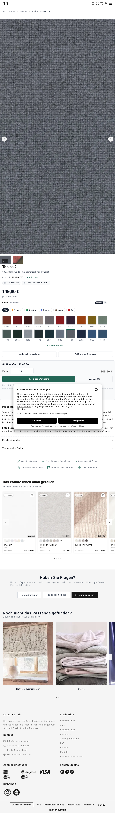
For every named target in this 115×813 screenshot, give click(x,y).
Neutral (60, 310)
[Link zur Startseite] (47, 4)
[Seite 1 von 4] (54, 558)
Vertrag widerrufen (21, 805)
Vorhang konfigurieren (29, 354)
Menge (57, 371)
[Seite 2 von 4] (56, 558)
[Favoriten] (102, 4)
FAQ (62, 743)
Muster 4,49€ (94, 379)
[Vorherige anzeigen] (6, 522)
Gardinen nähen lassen (71, 756)
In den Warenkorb (41, 379)
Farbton (99, 303)
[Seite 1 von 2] (56, 697)
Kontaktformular (29, 595)
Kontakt (64, 752)
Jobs (62, 725)
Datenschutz (73, 805)
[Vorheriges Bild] (4, 139)
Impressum (89, 805)
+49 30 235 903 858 (56, 595)
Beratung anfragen (84, 595)
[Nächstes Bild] (110, 139)
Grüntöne (32, 310)
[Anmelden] (97, 4)
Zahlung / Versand (69, 739)
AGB (39, 805)
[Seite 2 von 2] (58, 697)
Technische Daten (13, 448)
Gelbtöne (17, 310)
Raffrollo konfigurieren (85, 354)
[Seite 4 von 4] (60, 558)
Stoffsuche (65, 734)
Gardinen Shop (67, 721)
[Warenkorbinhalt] (106, 4)
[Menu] (110, 4)
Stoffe (12, 11)
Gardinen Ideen (67, 730)
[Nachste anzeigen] (109, 522)
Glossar (64, 747)
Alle (5, 310)
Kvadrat (23, 11)
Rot (72, 310)
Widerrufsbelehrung (54, 805)
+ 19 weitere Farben (55, 345)
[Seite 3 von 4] (58, 558)
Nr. (105, 303)
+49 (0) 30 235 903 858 (19, 746)
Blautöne (46, 310)
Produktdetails (11, 440)
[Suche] (93, 4)
